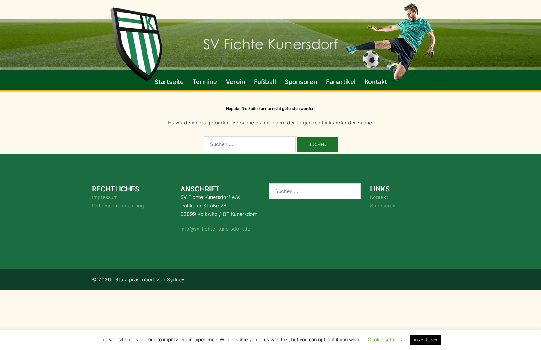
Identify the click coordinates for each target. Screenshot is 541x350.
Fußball (265, 82)
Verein (235, 82)
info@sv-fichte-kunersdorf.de (215, 229)
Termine (205, 82)
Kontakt (375, 82)
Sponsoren (301, 82)
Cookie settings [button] (385, 339)
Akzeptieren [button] (425, 339)
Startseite (169, 82)
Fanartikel (341, 82)
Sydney (175, 279)
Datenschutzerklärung (118, 205)
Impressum (105, 197)
